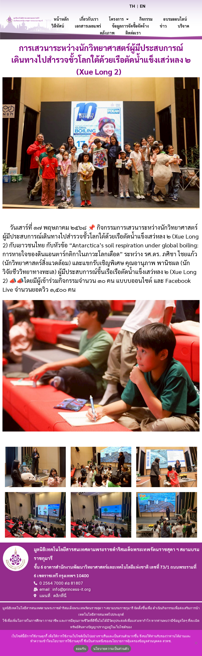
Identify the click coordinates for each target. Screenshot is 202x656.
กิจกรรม (145, 19)
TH (132, 6)
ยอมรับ (81, 649)
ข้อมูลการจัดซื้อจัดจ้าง (130, 26)
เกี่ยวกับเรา (89, 19)
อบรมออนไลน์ (175, 19)
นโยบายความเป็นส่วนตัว (111, 649)
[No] (195, 642)
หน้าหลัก (61, 19)
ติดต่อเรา (133, 32)
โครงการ (116, 19)
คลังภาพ (107, 32)
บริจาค (183, 26)
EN (142, 6)
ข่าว (163, 26)
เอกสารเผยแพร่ (88, 26)
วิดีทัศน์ (57, 26)
